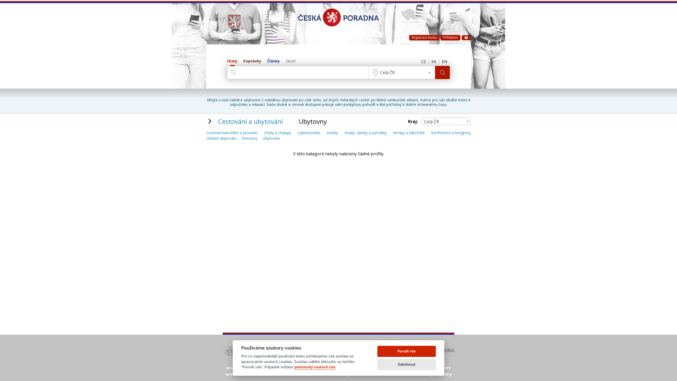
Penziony (249, 138)
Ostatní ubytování (221, 138)
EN (444, 61)
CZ (423, 61)
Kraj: (413, 121)
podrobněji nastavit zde (314, 367)
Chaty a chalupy (277, 133)
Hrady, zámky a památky (365, 133)
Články (273, 61)
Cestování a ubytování (250, 121)
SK (434, 61)
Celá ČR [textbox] (387, 72)
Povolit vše (406, 351)
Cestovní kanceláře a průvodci (232, 133)
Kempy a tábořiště (409, 133)
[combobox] (402, 72)
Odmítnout (406, 364)
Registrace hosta (424, 37)
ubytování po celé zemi (301, 99)
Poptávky (252, 61)
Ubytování (271, 138)
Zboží (291, 61)
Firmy (232, 61)
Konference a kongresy (451, 133)
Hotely (332, 133)
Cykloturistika (309, 133)
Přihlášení (450, 37)
